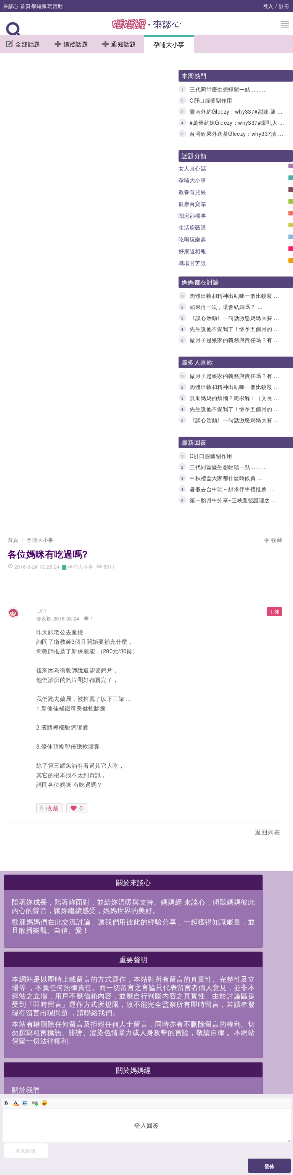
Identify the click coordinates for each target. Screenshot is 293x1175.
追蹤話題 (76, 44)
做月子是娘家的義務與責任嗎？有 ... (234, 340)
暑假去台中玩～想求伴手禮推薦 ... (231, 489)
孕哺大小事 (169, 44)
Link (35, 1103)
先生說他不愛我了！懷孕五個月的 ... (234, 329)
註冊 (284, 6)
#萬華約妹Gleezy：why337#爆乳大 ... (237, 122)
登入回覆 (146, 1125)
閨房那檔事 (192, 215)
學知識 (39, 6)
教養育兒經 (192, 192)
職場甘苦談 (192, 263)
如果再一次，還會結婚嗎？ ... (226, 306)
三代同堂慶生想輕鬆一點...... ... (228, 89)
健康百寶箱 (192, 203)
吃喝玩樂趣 (192, 239)
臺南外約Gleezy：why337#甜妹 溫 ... (236, 111)
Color (15, 1103)
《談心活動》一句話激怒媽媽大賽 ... (234, 317)
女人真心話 (192, 168)
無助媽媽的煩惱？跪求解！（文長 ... (234, 398)
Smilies (44, 1103)
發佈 (269, 1166)
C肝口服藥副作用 (211, 100)
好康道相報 (192, 251)
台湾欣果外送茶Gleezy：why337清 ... (236, 133)
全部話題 (27, 44)
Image (25, 1103)
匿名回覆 (26, 1150)
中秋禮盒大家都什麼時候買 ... (226, 478)
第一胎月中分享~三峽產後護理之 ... (233, 500)
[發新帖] (24, 833)
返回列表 (267, 832)
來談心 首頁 (17, 6)
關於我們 (26, 1090)
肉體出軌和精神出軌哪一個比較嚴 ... (234, 295)
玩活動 (55, 6)
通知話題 (123, 44)
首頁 (13, 539)
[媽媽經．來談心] (146, 28)
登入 (268, 6)
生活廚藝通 (192, 227)
